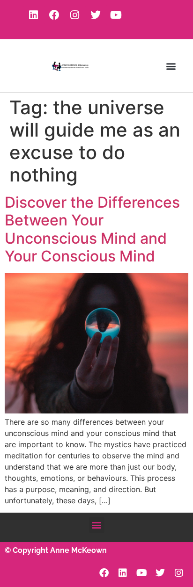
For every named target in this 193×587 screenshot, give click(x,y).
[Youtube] (116, 15)
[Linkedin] (33, 15)
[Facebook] (54, 15)
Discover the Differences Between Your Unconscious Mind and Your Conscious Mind (92, 229)
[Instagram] (75, 15)
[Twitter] (95, 15)
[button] (171, 65)
